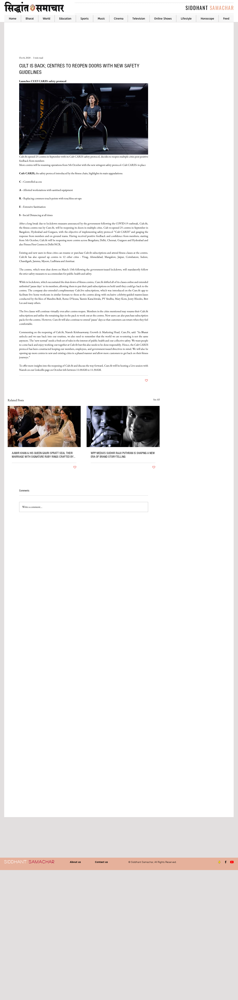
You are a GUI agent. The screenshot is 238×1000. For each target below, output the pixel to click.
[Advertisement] (104, 935)
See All (156, 399)
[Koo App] (219, 862)
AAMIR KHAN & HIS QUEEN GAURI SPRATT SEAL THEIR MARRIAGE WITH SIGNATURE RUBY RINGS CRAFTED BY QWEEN (43, 455)
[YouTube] (232, 862)
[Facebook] (225, 862)
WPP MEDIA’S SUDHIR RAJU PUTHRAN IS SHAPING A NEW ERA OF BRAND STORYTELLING (123, 455)
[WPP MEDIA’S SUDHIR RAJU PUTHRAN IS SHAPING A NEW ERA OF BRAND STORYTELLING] (123, 426)
